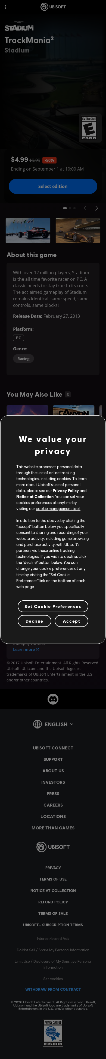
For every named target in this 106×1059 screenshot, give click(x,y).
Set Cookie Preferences (52, 606)
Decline (34, 620)
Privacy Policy (66, 490)
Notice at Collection (35, 496)
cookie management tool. (58, 508)
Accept (71, 620)
